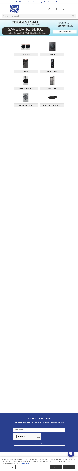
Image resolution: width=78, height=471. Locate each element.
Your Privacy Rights (8, 467)
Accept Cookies (56, 467)
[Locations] (56, 8)
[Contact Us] (64, 8)
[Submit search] (73, 16)
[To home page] (14, 8)
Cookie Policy (25, 463)
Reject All (69, 467)
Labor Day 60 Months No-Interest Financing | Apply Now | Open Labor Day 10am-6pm (39, 2)
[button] (5, 8)
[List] (48, 8)
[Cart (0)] (71, 8)
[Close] (75, 460)
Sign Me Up (39, 443)
